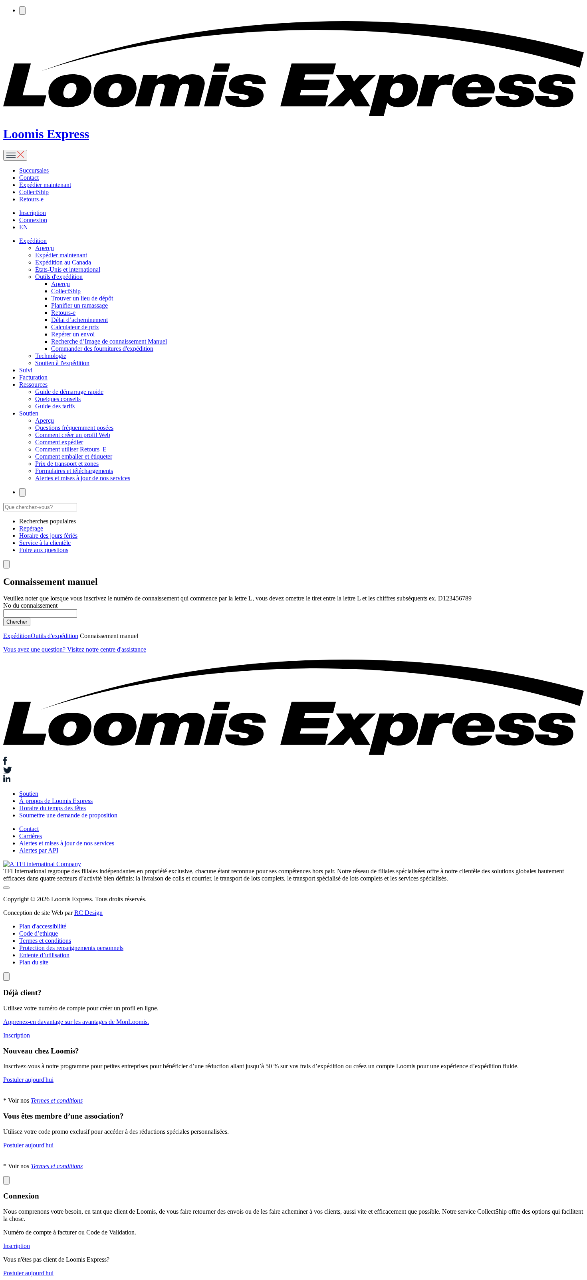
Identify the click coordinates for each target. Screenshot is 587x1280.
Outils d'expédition (59, 276)
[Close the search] (6, 564)
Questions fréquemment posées (74, 427)
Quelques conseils (58, 399)
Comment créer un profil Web (72, 434)
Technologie (50, 355)
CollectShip (34, 192)
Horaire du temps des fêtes (52, 808)
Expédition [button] (33, 240)
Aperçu (44, 247)
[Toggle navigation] (15, 155)
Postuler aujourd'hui (28, 1079)
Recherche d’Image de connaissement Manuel (109, 341)
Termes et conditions (45, 940)
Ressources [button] (33, 384)
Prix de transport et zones (67, 463)
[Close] (6, 976)
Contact (29, 177)
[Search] (22, 10)
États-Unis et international (67, 269)
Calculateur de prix (75, 327)
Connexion (33, 220)
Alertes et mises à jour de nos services (82, 478)
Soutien (28, 793)
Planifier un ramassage (79, 305)
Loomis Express (46, 134)
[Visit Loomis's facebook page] (293, 762)
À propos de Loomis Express (56, 800)
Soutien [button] (28, 413)
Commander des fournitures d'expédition (102, 348)
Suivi (25, 370)
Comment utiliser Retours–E (71, 449)
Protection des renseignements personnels (71, 947)
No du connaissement (30, 605)
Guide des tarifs (55, 406)
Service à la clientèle (45, 542)
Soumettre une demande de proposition (68, 815)
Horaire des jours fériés (48, 535)
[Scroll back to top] (6, 887)
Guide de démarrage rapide (69, 391)
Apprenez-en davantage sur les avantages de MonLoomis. (76, 1021)
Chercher (16, 622)
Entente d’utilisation (44, 955)
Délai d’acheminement (79, 319)
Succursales (34, 170)
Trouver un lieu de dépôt (82, 298)
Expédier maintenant (45, 184)
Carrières (30, 836)
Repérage (31, 528)
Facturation (33, 377)
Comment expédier (59, 442)
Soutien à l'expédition (62, 363)
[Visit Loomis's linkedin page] (293, 779)
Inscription (32, 212)
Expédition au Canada (63, 262)
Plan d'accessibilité (42, 926)
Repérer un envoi (73, 334)
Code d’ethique (38, 933)
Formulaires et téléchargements (74, 470)
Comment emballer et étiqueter (73, 456)
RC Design (88, 912)
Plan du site (33, 962)
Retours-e (31, 199)
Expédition (17, 635)
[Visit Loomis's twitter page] (293, 771)
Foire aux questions (43, 550)
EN (23, 227)
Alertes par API (38, 850)
